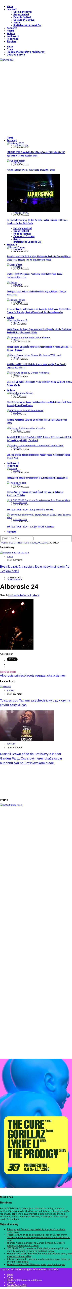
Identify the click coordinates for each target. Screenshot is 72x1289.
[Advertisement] (36, 97)
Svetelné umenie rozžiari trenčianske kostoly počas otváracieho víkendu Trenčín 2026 (38, 456)
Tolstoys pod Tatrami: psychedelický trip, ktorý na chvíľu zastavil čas (37, 477)
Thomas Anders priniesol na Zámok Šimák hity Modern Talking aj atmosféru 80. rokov (35, 493)
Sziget (17, 22)
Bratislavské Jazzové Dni (27, 25)
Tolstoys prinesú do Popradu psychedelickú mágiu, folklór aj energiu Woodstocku (36, 293)
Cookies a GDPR (16, 54)
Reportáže (12, 38)
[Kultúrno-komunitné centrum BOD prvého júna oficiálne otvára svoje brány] (25, 410)
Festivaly (12, 9)
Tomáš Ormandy (14, 579)
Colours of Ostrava (23, 20)
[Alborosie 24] (16, 648)
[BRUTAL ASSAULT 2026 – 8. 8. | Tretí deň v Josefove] (38, 500)
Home (10, 6)
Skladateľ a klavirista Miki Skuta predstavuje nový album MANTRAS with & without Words (39, 383)
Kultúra (11, 33)
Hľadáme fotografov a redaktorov (25, 52)
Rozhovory (13, 36)
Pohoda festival (22, 17)
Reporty (16, 471)
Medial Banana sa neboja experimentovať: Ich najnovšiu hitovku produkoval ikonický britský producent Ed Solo (39, 330)
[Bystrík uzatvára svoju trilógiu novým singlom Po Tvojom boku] (14, 552)
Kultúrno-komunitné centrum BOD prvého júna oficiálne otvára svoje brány (37, 421)
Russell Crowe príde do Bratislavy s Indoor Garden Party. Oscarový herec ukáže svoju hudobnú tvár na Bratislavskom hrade (38, 257)
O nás (10, 49)
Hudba (10, 30)
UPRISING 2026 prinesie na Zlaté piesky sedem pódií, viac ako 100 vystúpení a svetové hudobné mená (36, 153)
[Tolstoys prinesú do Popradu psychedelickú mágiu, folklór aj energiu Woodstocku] (12, 282)
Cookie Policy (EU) (16, 1285)
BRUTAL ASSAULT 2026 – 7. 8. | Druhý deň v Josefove (30, 526)
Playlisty (11, 41)
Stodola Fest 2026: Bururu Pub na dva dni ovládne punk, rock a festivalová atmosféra (34, 275)
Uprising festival (22, 11)
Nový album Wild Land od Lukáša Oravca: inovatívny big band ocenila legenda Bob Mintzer (36, 365)
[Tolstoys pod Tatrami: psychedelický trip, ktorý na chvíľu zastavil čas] (12, 468)
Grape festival (21, 14)
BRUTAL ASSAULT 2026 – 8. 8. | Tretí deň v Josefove (30, 509)
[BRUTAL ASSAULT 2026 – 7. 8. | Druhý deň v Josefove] (39, 517)
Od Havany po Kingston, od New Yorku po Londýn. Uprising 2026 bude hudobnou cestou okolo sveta (37, 221)
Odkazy (11, 1282)
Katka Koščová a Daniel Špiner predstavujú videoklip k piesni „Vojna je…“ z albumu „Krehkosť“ (39, 348)
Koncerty (12, 28)
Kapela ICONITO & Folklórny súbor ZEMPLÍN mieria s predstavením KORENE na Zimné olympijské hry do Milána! (39, 438)
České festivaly (20, 503)
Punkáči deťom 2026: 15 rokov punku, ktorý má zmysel (31, 169)
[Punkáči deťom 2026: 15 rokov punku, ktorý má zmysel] (16, 160)
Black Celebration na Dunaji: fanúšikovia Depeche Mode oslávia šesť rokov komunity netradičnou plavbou (39, 403)
